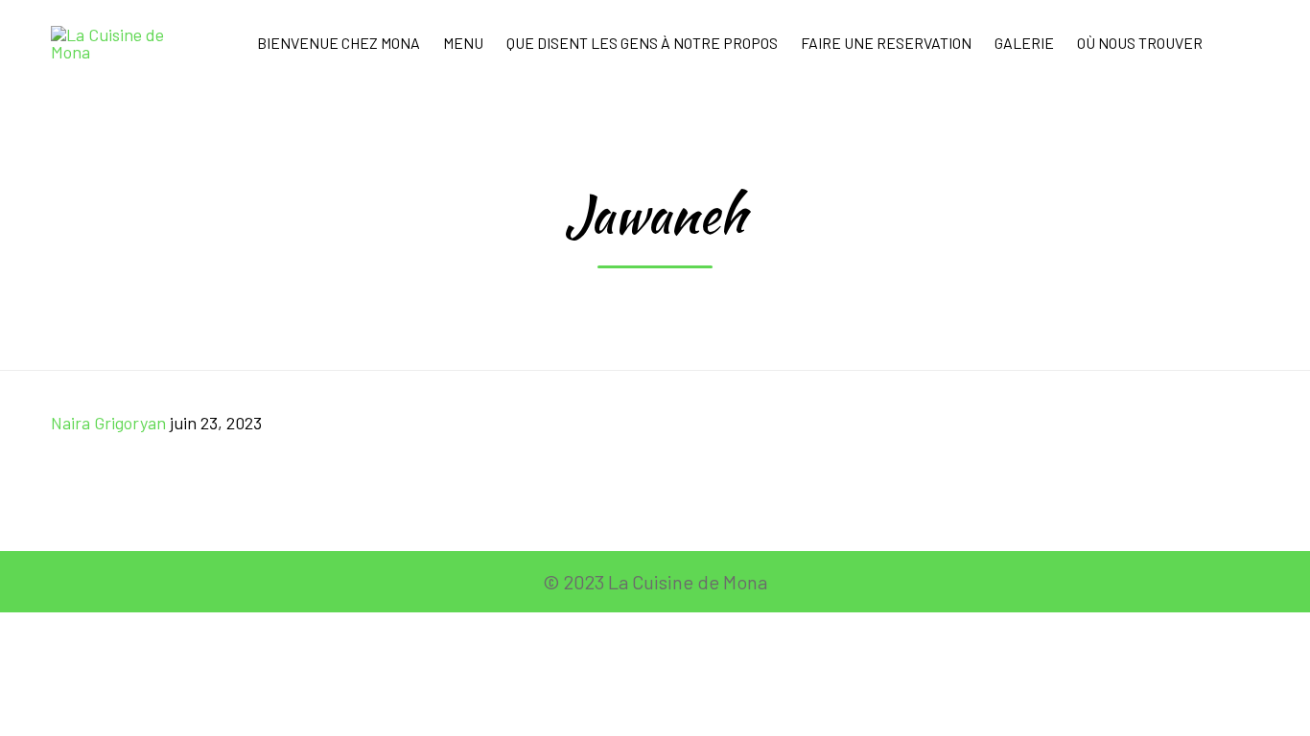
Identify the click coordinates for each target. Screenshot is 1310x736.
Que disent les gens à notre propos (642, 43)
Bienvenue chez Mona (338, 43)
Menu (463, 43)
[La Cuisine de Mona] (120, 43)
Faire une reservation (886, 43)
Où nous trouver (1140, 43)
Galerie (1024, 43)
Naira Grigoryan (108, 422)
